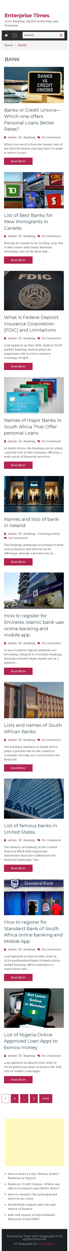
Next (45, 1098)
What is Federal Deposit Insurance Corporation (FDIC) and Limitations (31, 324)
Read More (18, 161)
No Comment (51, 137)
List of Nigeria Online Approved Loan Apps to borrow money (31, 1041)
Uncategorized (49, 533)
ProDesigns (46, 1243)
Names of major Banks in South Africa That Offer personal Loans (33, 427)
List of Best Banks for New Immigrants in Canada (28, 222)
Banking (29, 137)
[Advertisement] (34, 1142)
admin (12, 137)
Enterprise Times (27, 15)
